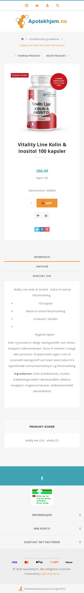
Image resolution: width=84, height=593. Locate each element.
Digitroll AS (59, 588)
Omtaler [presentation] (42, 266)
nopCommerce (49, 574)
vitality (50, 440)
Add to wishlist (38, 215)
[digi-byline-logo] (21, 588)
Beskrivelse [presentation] (42, 257)
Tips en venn (46, 215)
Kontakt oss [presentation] (42, 276)
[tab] (42, 257)
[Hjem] (22, 39)
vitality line (31, 440)
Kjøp (49, 203)
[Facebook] (42, 478)
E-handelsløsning (33, 588)
